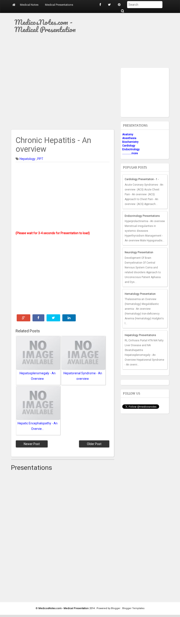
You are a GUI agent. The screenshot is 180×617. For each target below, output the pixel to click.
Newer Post (32, 444)
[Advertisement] (129, 40)
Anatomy (127, 134)
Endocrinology (131, 149)
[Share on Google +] (23, 317)
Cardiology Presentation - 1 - (142, 179)
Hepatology (28, 159)
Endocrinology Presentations (142, 215)
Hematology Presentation (140, 293)
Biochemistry (130, 141)
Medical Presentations (59, 4)
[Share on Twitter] (53, 317)
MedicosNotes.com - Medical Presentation (45, 25)
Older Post (94, 444)
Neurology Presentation (139, 252)
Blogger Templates (133, 608)
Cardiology (128, 145)
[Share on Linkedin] (69, 317)
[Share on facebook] (38, 317)
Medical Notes (29, 4)
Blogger (116, 608)
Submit (122, 11)
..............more (130, 153)
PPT (40, 159)
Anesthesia (129, 138)
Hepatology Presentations (140, 335)
